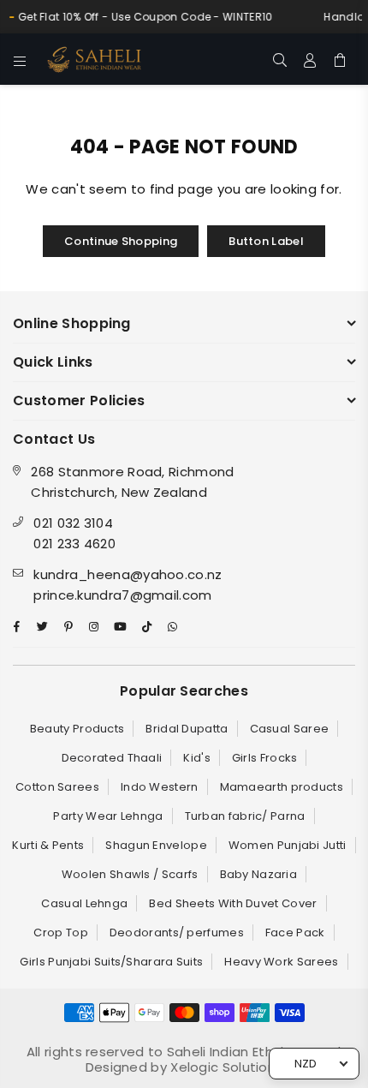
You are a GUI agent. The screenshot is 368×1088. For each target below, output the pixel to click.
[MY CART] (340, 59)
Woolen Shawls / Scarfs (130, 874)
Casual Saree (289, 728)
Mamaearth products (281, 787)
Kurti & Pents (48, 845)
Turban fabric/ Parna (245, 816)
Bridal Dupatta (186, 728)
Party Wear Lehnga (108, 816)
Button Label (266, 241)
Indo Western (160, 787)
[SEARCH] (280, 59)
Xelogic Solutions (224, 1067)
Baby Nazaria (259, 874)
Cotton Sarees (57, 787)
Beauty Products (77, 728)
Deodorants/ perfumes (177, 932)
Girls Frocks (265, 758)
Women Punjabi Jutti (288, 845)
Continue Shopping (120, 241)
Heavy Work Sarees (281, 961)
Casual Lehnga (84, 903)
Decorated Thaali (112, 758)
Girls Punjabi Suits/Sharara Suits (111, 961)
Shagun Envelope (156, 845)
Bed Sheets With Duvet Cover (233, 903)
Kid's (197, 758)
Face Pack (295, 932)
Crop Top (60, 932)
